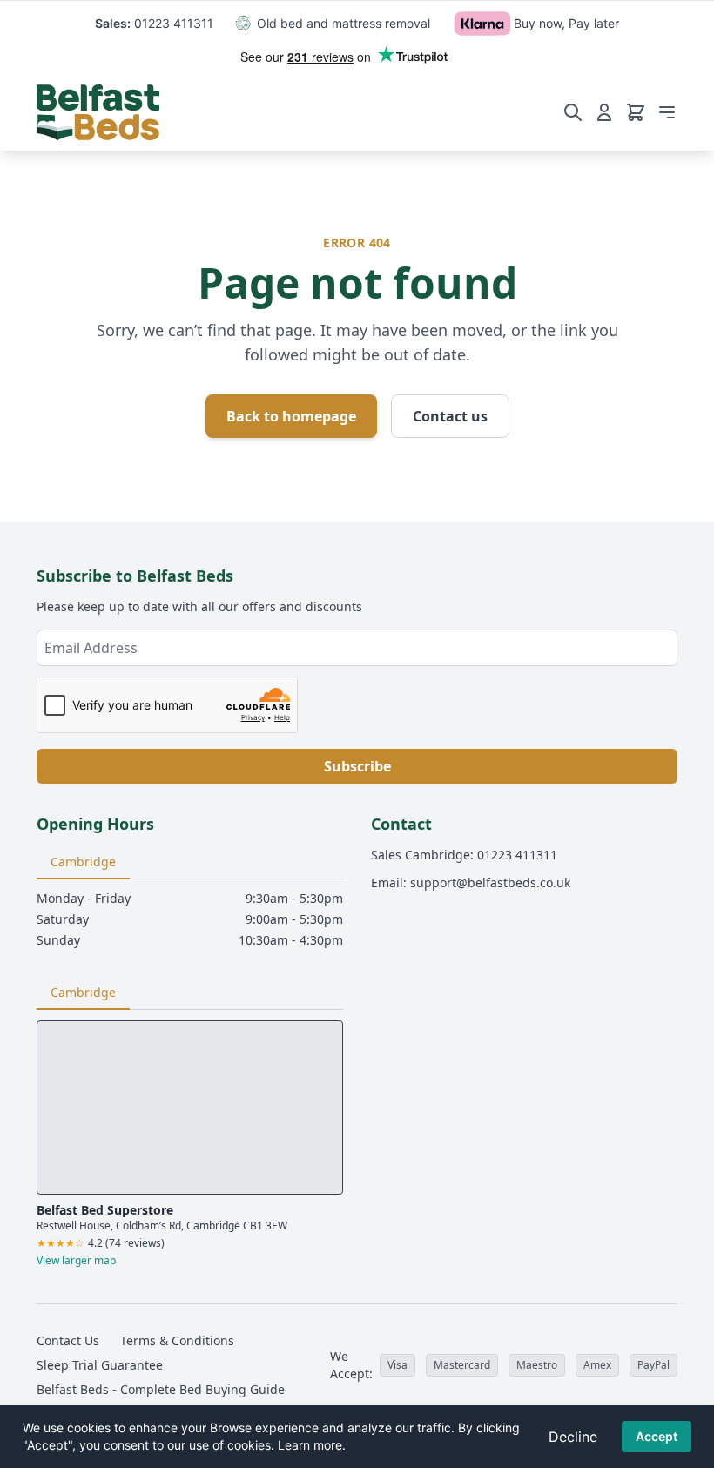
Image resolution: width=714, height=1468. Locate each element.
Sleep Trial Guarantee (100, 1365)
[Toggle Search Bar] (572, 112)
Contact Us (68, 1340)
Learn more (310, 1445)
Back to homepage (291, 416)
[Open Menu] (667, 112)
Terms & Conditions (177, 1340)
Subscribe (357, 766)
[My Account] (604, 112)
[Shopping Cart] (635, 112)
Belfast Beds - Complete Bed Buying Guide (161, 1389)
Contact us (450, 416)
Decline (573, 1436)
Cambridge (83, 861)
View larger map (76, 1261)
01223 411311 (173, 23)
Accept (656, 1436)
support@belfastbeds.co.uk (490, 882)
